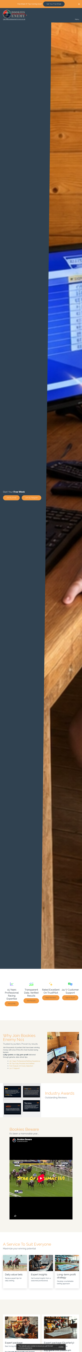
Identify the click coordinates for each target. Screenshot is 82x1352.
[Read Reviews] (51, 984)
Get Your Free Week (53, 4)
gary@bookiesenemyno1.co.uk (14, 19)
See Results (31, 1001)
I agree (61, 1347)
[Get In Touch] (70, 984)
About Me (11, 1004)
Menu (77, 19)
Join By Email (11, 498)
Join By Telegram (31, 498)
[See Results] (31, 984)
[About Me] (11, 984)
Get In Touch (70, 998)
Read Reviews (51, 998)
